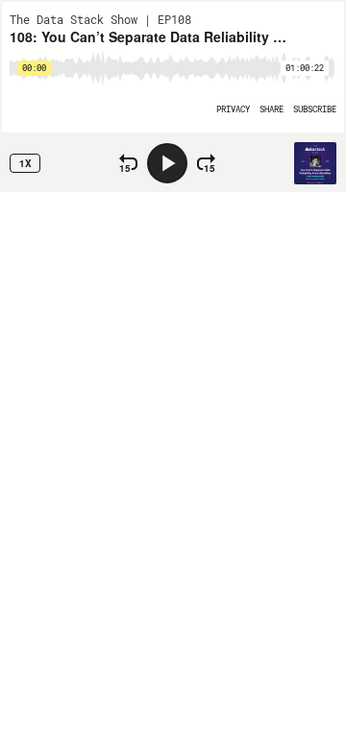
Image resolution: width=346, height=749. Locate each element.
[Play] (167, 163)
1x (25, 163)
